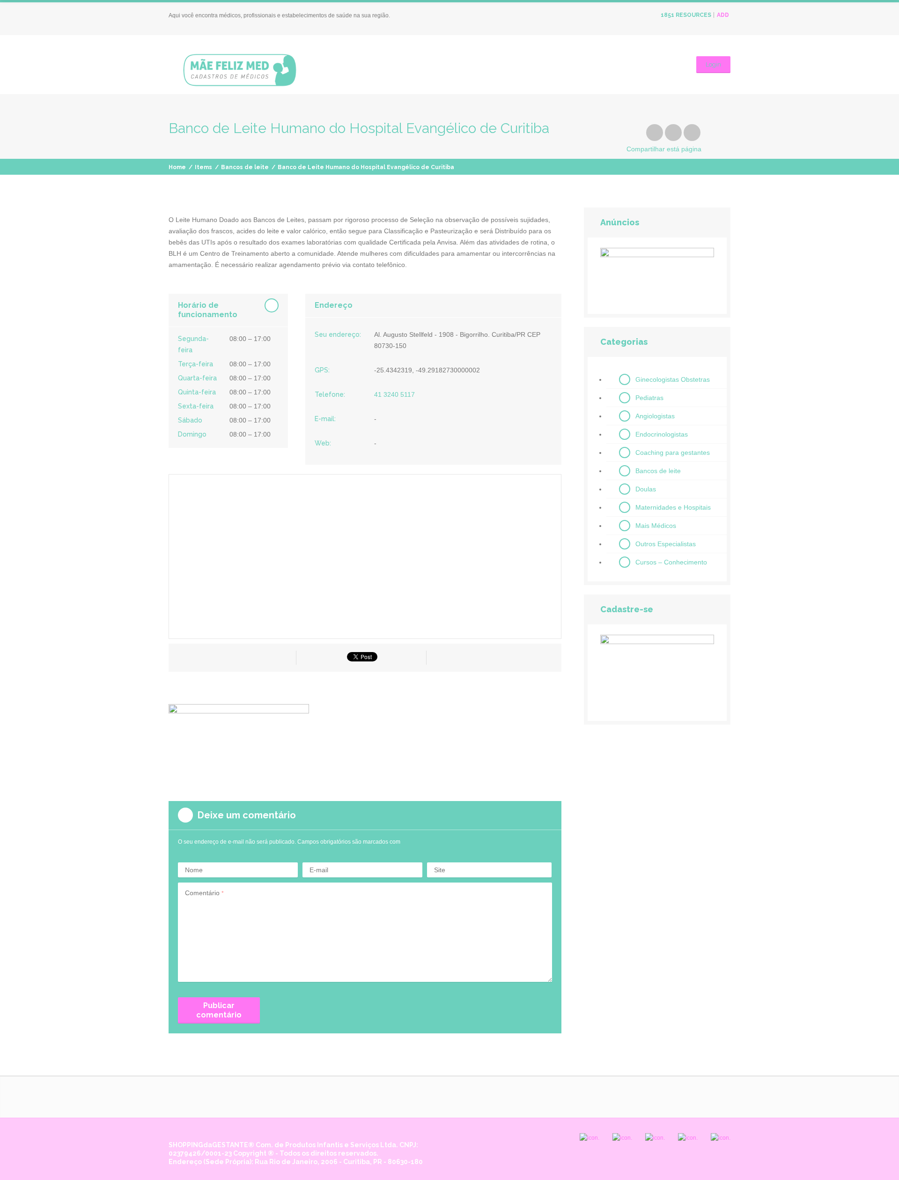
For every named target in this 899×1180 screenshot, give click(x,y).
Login (713, 64)
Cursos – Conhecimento (671, 562)
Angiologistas (655, 416)
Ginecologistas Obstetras (672, 379)
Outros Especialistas (665, 544)
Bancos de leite (245, 167)
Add (723, 15)
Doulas (645, 489)
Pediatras (649, 397)
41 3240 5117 (394, 394)
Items (203, 167)
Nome (194, 870)
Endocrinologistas (661, 434)
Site (439, 870)
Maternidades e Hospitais (673, 507)
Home (177, 167)
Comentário (204, 893)
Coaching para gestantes (672, 452)
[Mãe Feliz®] (240, 68)
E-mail (318, 870)
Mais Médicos (655, 525)
